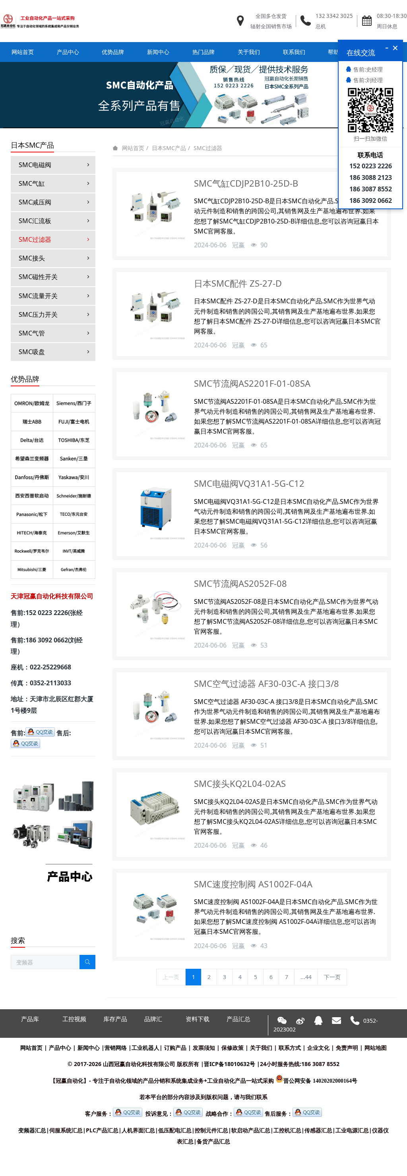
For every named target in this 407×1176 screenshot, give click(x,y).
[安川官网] (74, 476)
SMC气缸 (32, 183)
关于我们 (261, 1047)
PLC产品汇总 (102, 1130)
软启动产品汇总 (250, 1130)
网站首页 (23, 52)
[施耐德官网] (74, 495)
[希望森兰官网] (32, 458)
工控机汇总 (287, 1130)
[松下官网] (32, 513)
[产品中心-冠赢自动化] (53, 767)
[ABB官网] (32, 421)
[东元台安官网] (74, 513)
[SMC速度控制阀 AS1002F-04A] (154, 910)
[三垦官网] (74, 458)
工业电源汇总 (352, 1130)
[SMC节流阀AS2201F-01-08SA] (154, 409)
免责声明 (347, 1047)
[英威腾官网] (74, 550)
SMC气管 (32, 333)
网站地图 (375, 1047)
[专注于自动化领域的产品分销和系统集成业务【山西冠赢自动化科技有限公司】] (39, 21)
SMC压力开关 (38, 314)
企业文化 (318, 1047)
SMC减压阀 (35, 202)
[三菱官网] (32, 569)
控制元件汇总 (211, 1130)
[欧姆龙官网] (32, 403)
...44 (306, 977)
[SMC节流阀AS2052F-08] (154, 610)
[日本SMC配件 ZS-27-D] (154, 309)
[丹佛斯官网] (32, 476)
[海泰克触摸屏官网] (32, 532)
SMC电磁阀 (35, 164)
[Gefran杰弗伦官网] (74, 569)
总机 (321, 26)
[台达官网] (32, 440)
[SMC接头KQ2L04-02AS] (154, 810)
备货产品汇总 (213, 1141)
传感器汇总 (318, 1130)
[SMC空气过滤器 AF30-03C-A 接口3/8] (154, 710)
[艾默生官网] (74, 532)
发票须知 (204, 1047)
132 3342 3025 (334, 15)
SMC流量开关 (38, 295)
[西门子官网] (74, 403)
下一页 (332, 977)
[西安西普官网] (32, 495)
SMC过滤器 (208, 148)
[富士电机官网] (74, 421)
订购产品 (175, 1047)
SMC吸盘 (32, 351)
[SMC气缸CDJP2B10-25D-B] (154, 209)
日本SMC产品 (169, 148)
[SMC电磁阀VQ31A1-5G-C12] (154, 510)
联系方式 (290, 1047)
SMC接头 (32, 258)
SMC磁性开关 (38, 276)
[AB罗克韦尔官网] (32, 550)
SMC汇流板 (35, 220)
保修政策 (232, 1047)
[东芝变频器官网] (74, 440)
